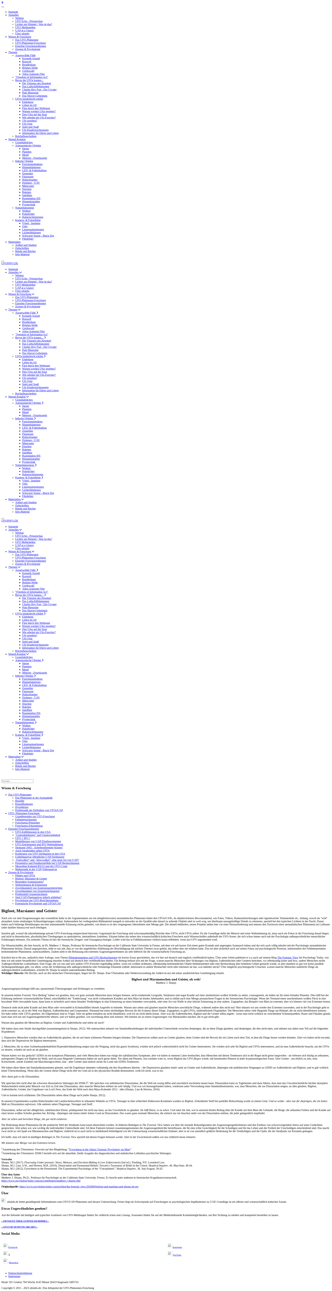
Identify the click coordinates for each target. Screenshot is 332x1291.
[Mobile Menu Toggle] (2, 6)
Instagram (177, 1247)
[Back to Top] (2, 2)
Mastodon (13, 1262)
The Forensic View (287, 957)
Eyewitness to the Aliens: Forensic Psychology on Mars (99, 1149)
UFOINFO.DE (9, 263)
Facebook (12, 1247)
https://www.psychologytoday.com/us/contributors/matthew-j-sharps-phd (40, 1180)
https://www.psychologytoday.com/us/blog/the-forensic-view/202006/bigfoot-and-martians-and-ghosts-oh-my (79, 1186)
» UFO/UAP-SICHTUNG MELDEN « (19, 1227)
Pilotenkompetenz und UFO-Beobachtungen (92, 957)
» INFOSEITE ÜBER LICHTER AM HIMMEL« (25, 1221)
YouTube (177, 1255)
